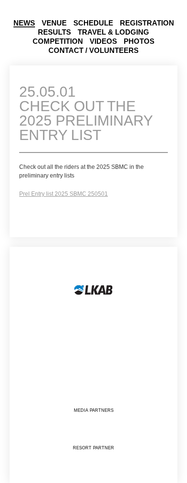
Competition (58, 41)
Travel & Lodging (113, 32)
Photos (139, 41)
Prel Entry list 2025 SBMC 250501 (63, 194)
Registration (147, 23)
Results (54, 32)
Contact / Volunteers (93, 50)
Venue (54, 23)
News (24, 23)
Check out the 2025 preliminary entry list (85, 114)
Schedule (93, 23)
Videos (103, 41)
